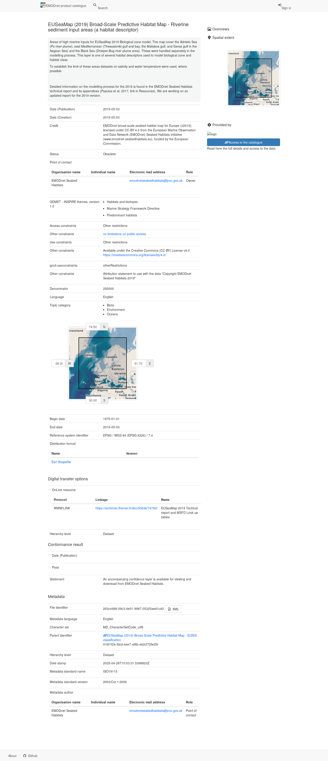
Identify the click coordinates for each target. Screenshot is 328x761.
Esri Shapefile (61, 462)
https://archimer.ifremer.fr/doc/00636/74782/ (126, 508)
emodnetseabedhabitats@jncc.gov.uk (156, 180)
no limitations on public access (124, 234)
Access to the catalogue (245, 142)
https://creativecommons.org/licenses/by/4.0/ (134, 255)
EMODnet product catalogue (66, 5)
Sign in (286, 8)
